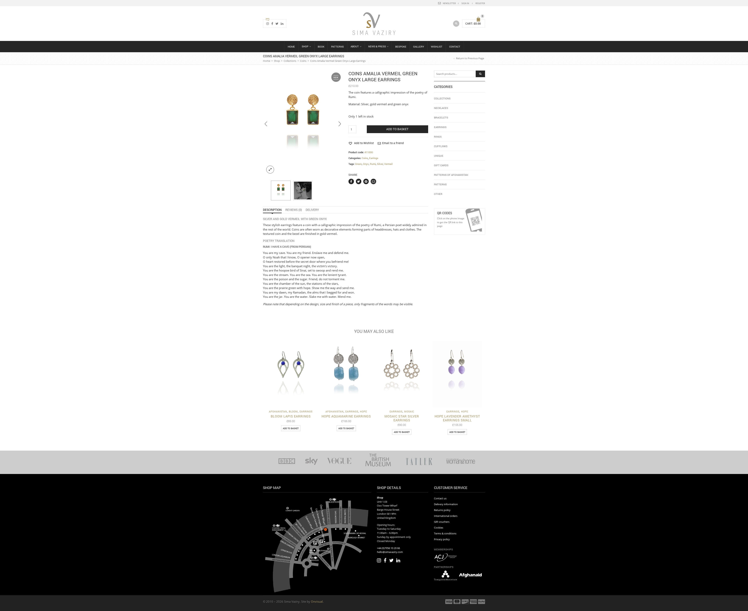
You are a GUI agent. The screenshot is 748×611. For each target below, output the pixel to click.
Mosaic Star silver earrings (402, 418)
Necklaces (441, 108)
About (355, 46)
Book (321, 46)
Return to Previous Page (470, 58)
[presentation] (266, 124)
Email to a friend (393, 143)
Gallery (418, 46)
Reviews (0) (293, 210)
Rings (438, 136)
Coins (303, 61)
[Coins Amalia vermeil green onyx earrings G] (281, 190)
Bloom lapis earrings (291, 416)
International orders (445, 516)
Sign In (465, 3)
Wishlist (436, 46)
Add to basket (397, 129)
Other (438, 194)
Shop (305, 46)
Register (480, 3)
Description (272, 210)
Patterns (337, 46)
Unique (438, 155)
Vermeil (388, 164)
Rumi (373, 164)
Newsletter (449, 3)
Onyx (366, 164)
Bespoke (400, 46)
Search (480, 74)
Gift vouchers (441, 521)
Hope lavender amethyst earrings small (457, 418)
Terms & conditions (445, 533)
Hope (363, 411)
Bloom (293, 411)
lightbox (270, 169)
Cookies (438, 527)
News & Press (377, 46)
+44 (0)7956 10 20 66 (388, 548)
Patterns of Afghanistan (451, 175)
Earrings (373, 158)
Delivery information (446, 504)
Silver (380, 164)
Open (473, 220)
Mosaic (409, 411)
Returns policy (442, 510)
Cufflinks (440, 146)
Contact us (440, 498)
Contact (454, 46)
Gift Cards (441, 165)
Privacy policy (442, 539)
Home (291, 46)
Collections (290, 61)
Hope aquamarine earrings (346, 416)
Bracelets (441, 117)
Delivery (312, 210)
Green (358, 164)
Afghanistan (278, 411)
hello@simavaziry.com (390, 552)
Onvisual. (317, 601)
